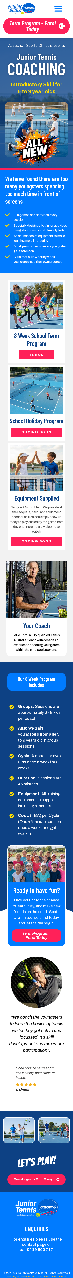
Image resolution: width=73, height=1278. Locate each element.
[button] (58, 8)
